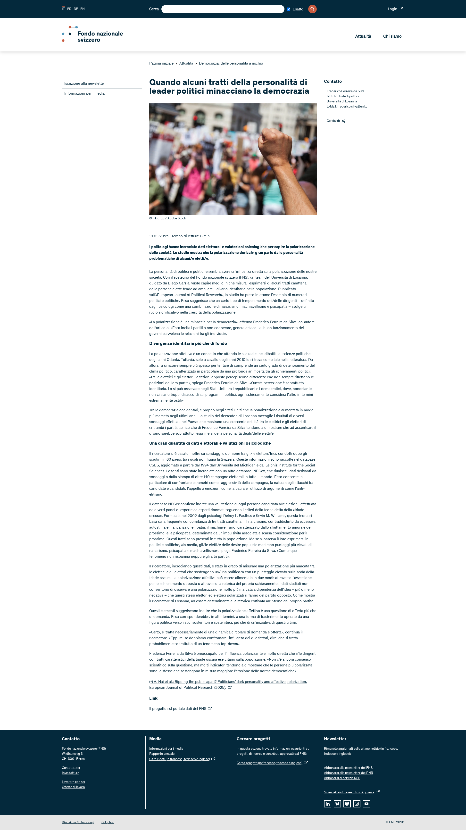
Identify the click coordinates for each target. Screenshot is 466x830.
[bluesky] (337, 803)
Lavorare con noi (73, 782)
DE (76, 9)
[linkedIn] (327, 803)
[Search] (312, 9)
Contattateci (71, 768)
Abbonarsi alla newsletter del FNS (348, 768)
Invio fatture (70, 773)
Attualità (363, 36)
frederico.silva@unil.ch (353, 106)
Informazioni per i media (84, 94)
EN (82, 9)
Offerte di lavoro (73, 787)
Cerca (154, 9)
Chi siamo (392, 36)
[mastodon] (347, 803)
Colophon (107, 822)
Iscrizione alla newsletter (84, 84)
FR (69, 9)
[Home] (97, 41)
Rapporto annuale (162, 754)
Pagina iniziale (161, 64)
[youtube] (366, 803)
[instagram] (356, 803)
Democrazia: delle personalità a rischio (231, 64)
